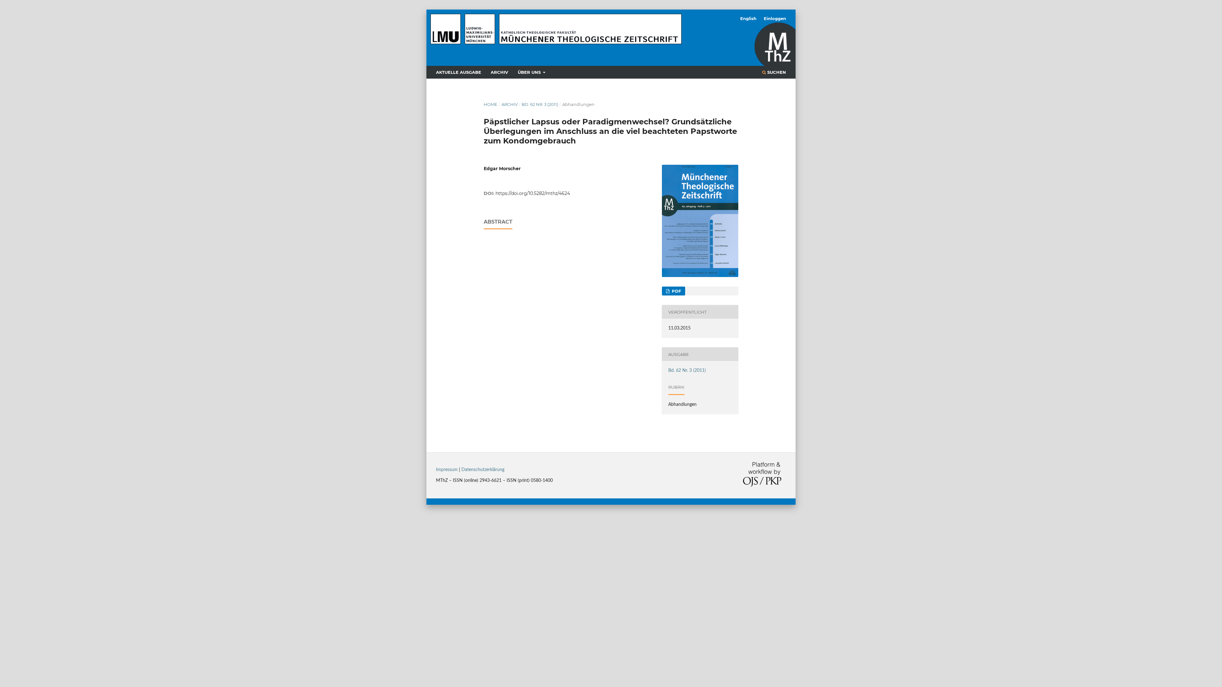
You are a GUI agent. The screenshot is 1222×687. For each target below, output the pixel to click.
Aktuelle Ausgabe (458, 72)
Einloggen (775, 18)
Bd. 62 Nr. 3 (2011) (540, 104)
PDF (676, 291)
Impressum (447, 470)
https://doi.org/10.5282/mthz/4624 (532, 193)
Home (490, 104)
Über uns (530, 72)
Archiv (499, 72)
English (748, 18)
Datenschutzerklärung (482, 470)
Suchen (776, 72)
